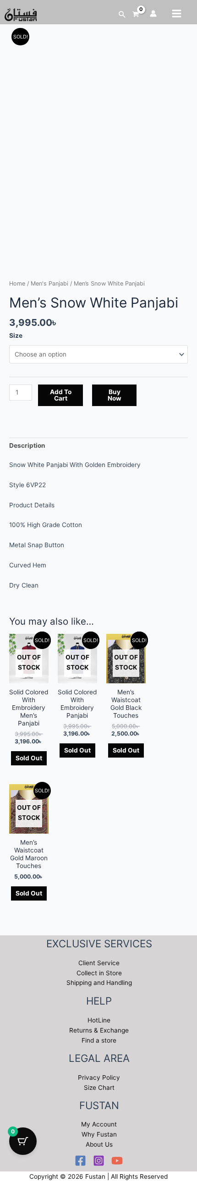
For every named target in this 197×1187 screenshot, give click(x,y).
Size (15, 335)
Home (17, 283)
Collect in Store (99, 973)
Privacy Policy (99, 1077)
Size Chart (99, 1087)
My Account (99, 1124)
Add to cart (60, 395)
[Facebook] (80, 1160)
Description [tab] (27, 445)
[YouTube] (117, 1160)
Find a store (99, 1040)
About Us (99, 1144)
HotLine (99, 1020)
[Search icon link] (122, 14)
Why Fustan (99, 1134)
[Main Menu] (177, 13)
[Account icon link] (153, 13)
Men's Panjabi (49, 283)
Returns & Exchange (99, 1030)
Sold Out (29, 758)
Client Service (99, 963)
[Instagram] (98, 1160)
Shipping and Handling (99, 982)
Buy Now (114, 395)
